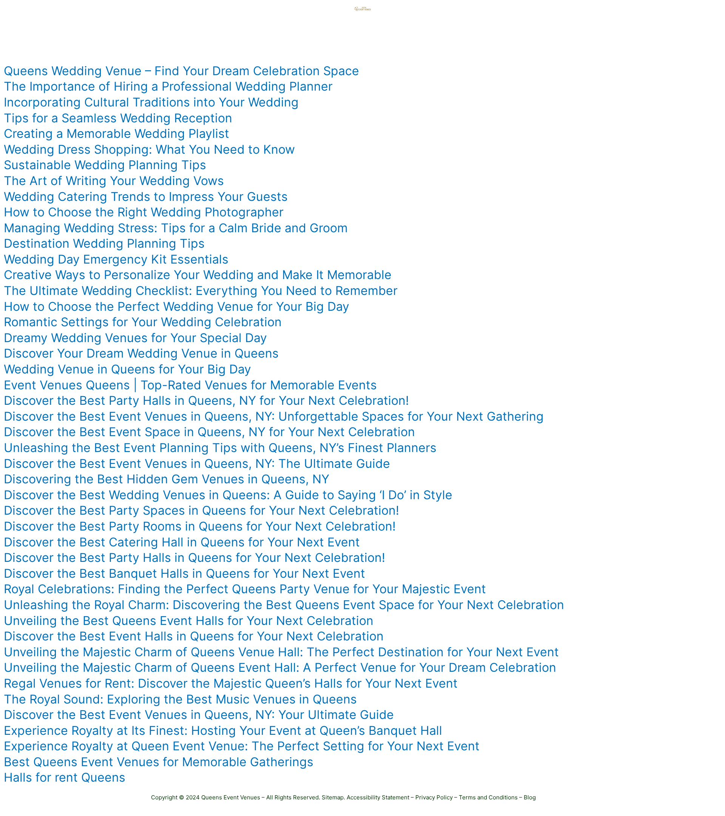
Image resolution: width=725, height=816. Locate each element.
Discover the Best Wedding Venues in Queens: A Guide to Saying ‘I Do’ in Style (228, 494)
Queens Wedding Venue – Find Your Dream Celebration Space (181, 70)
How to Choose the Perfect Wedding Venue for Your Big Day (176, 306)
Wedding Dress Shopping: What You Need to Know (149, 149)
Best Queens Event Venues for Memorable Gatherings (158, 761)
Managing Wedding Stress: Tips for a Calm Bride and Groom (176, 228)
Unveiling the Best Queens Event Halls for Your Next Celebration (188, 620)
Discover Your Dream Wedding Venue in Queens (141, 353)
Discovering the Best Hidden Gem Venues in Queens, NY (166, 479)
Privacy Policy (434, 797)
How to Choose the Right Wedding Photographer (144, 212)
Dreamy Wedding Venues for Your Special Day (135, 337)
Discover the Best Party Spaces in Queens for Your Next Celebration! (201, 510)
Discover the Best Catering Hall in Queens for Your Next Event (182, 542)
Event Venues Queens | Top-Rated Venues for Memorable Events (190, 385)
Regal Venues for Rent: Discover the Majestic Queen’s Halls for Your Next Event (231, 683)
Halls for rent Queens (64, 777)
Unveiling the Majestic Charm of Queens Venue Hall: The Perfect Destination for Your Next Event (281, 652)
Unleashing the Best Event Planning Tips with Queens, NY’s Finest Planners (220, 447)
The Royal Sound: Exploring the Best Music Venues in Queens (180, 699)
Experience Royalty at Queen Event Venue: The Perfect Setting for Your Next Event (242, 746)
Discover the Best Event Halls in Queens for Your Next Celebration (194, 636)
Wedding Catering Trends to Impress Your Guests (146, 196)
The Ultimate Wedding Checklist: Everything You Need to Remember (201, 290)
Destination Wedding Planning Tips (104, 243)
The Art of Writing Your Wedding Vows (114, 180)
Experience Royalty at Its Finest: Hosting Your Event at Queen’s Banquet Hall (223, 730)
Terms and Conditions (488, 797)
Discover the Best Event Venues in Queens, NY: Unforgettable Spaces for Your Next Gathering (274, 416)
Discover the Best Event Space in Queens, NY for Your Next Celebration (209, 431)
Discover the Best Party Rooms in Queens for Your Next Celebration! (200, 526)
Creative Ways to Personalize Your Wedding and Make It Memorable (198, 274)
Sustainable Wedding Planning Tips (105, 164)
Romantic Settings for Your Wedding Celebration (143, 322)
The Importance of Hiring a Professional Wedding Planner (168, 86)
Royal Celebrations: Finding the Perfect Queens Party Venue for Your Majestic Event (245, 589)
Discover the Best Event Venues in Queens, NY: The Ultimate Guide (197, 463)
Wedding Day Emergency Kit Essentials (116, 259)
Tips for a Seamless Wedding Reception (118, 118)
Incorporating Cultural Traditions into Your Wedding (151, 102)
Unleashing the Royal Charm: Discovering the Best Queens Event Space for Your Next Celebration (284, 604)
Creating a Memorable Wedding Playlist (116, 133)
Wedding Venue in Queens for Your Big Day (127, 369)
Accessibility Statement (378, 797)
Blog (530, 797)
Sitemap (333, 797)
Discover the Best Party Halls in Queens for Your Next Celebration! (194, 557)
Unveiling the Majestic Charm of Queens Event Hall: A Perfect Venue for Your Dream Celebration (280, 667)
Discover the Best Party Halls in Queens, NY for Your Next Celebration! (206, 400)
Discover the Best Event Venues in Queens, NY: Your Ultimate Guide (199, 714)
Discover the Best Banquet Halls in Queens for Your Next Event (184, 573)
